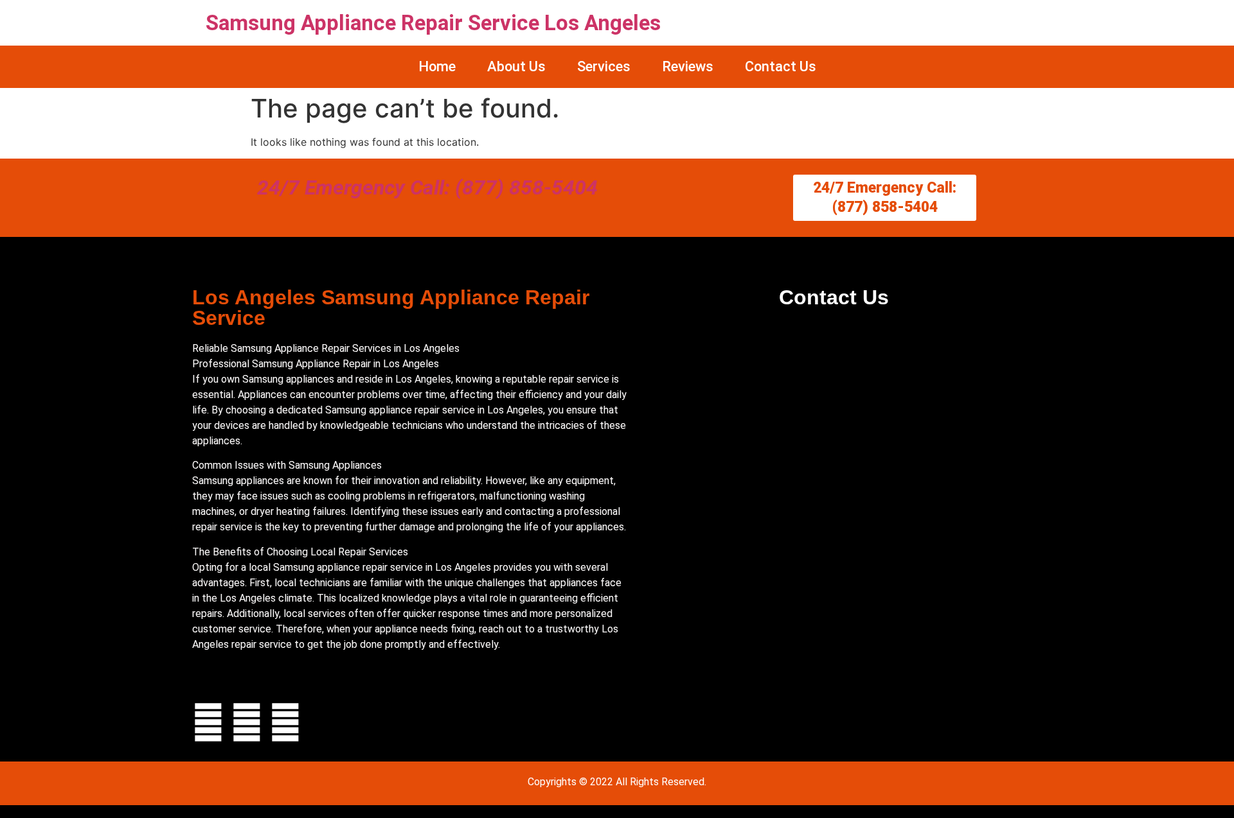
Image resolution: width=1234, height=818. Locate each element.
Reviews (687, 66)
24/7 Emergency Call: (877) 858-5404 (427, 187)
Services (603, 66)
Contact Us (780, 66)
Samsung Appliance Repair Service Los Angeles (433, 22)
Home (437, 66)
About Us (516, 66)
